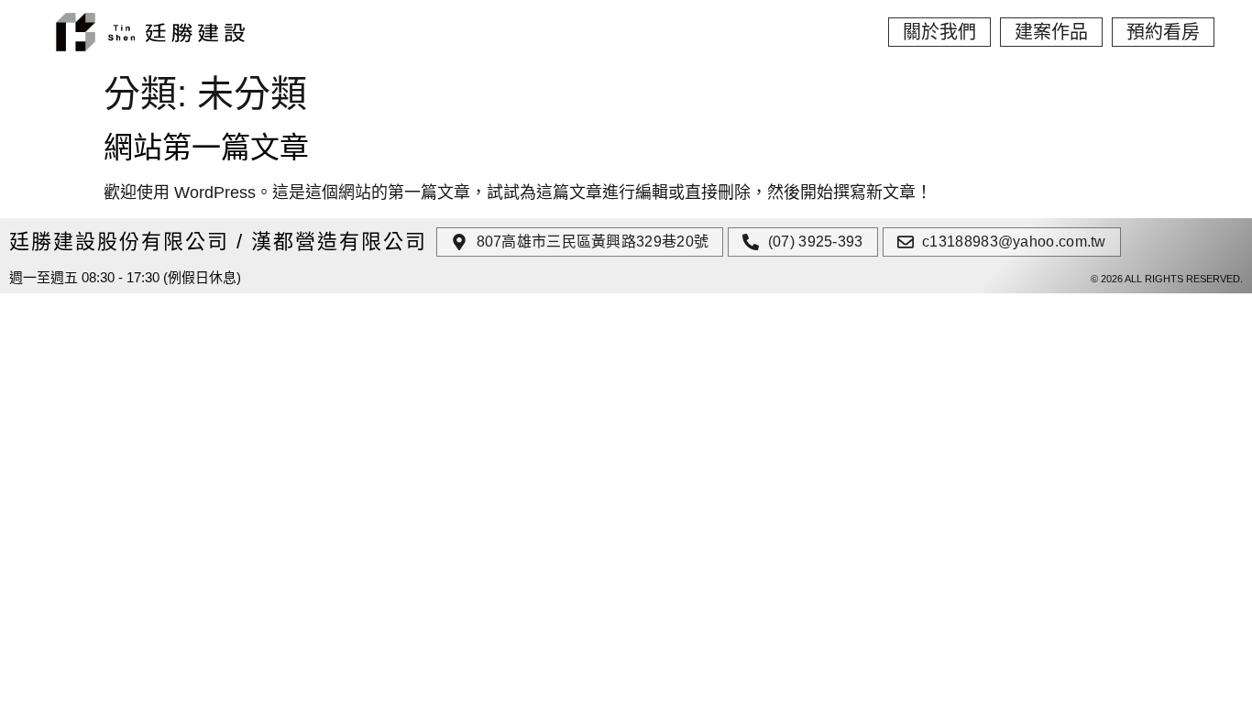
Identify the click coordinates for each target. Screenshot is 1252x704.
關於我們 (939, 32)
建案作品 (1051, 32)
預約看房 (1163, 32)
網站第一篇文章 (206, 147)
